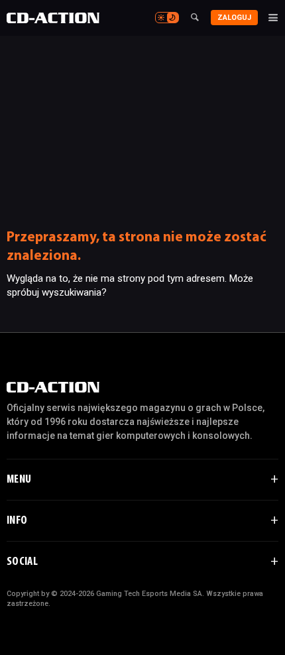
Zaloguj (234, 17)
